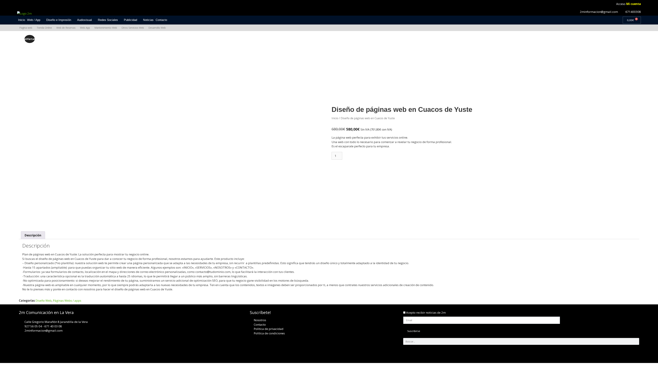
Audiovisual (84, 20)
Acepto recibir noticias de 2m (426, 312)
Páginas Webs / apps (67, 301)
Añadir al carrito (359, 156)
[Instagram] (635, 352)
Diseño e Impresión (58, 20)
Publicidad (130, 20)
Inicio (21, 20)
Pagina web (25, 27)
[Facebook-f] (614, 352)
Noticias (148, 20)
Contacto (161, 20)
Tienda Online (44, 27)
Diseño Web (43, 301)
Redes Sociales (108, 20)
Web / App (33, 20)
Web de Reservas (66, 27)
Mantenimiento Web (105, 27)
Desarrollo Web (157, 27)
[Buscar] (635, 341)
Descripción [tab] (33, 235)
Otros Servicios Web (132, 27)
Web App (85, 27)
